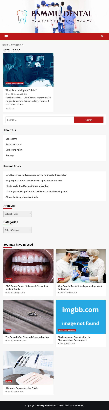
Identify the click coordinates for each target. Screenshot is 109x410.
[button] (6, 36)
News (8, 330)
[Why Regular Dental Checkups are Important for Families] (81, 266)
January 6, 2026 (19, 292)
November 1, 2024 (20, 341)
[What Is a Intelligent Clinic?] (28, 70)
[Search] (102, 36)
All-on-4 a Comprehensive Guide (22, 197)
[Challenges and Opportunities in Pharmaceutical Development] (81, 317)
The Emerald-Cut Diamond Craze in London (27, 186)
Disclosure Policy (14, 149)
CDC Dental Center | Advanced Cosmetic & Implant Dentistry (36, 175)
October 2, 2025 (71, 292)
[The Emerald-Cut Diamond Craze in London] (28, 317)
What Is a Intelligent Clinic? (21, 90)
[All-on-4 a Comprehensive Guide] (28, 368)
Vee (9, 94)
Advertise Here (13, 144)
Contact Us (11, 138)
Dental (8, 279)
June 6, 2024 (70, 343)
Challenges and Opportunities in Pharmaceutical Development (37, 191)
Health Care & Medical (14, 83)
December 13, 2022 (20, 94)
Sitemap (10, 155)
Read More (10, 109)
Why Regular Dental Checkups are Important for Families (34, 180)
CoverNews (64, 405)
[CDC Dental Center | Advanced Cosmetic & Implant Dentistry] (28, 266)
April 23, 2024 (18, 391)
